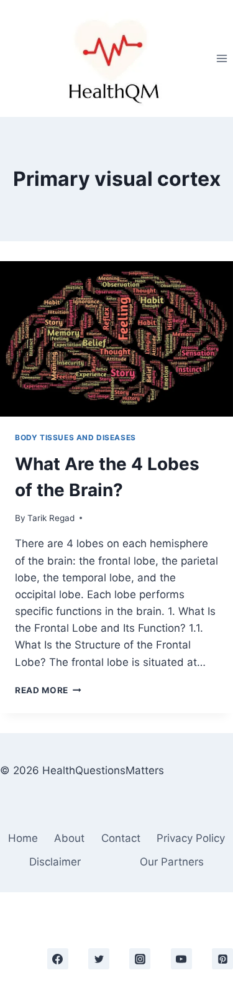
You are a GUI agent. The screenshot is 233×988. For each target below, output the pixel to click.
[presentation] (116, 339)
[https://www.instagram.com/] (139, 958)
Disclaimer (55, 862)
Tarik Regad (51, 518)
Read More (48, 690)
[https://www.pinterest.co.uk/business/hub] (222, 958)
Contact (120, 838)
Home (23, 838)
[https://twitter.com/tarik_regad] (98, 958)
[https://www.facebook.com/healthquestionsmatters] (57, 958)
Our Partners (172, 862)
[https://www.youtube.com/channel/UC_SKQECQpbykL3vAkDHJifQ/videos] (181, 958)
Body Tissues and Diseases (75, 437)
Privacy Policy (191, 838)
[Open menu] (221, 58)
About (69, 838)
